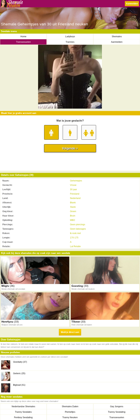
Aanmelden (132, 3)
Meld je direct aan (70, 332)
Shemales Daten (70, 406)
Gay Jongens (116, 406)
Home (23, 36)
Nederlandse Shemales (23, 406)
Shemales (117, 36)
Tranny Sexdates (23, 412)
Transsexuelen (23, 42)
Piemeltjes (70, 412)
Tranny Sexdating (116, 412)
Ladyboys (70, 36)
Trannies (70, 42)
